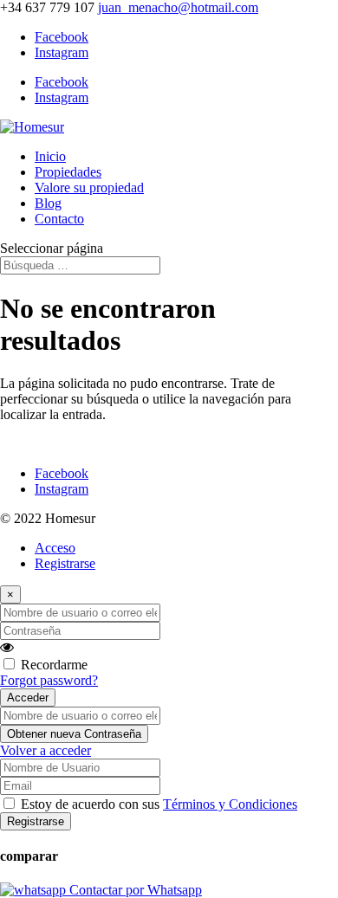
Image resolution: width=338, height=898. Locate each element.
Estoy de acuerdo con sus (159, 804)
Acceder (28, 697)
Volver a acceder (45, 750)
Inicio (50, 156)
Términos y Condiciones (230, 804)
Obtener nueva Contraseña (74, 733)
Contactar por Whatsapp (134, 889)
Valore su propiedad (89, 187)
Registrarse (65, 563)
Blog (48, 203)
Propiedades (68, 172)
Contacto (59, 218)
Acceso (55, 547)
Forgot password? (49, 680)
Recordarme (54, 664)
